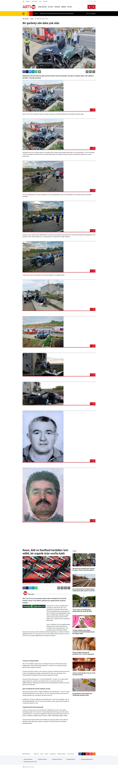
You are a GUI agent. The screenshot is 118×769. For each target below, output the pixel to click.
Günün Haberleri (34, 1)
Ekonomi (57, 7)
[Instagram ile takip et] (90, 754)
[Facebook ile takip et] (80, 754)
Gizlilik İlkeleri (53, 754)
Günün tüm (90, 13)
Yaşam (31, 18)
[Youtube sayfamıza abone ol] (87, 754)
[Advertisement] (59, 537)
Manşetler (28, 1)
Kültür (69, 7)
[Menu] (89, 7)
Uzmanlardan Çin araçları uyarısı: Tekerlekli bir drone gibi (53, 13)
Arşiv (40, 1)
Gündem (63, 7)
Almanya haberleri (28, 759)
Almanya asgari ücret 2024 (30, 761)
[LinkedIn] (33, 71)
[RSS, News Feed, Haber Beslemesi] (93, 754)
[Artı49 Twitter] (91, 1)
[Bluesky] (30, 71)
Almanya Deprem (71, 759)
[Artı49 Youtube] (94, 1)
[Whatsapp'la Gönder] (36, 71)
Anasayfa (26, 18)
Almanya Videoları (42, 759)
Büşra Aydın (31, 594)
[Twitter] (27, 71)
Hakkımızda (36, 754)
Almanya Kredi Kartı (57, 759)
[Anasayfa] (23, 1)
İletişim (46, 754)
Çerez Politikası (70, 754)
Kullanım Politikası (61, 754)
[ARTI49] (29, 6)
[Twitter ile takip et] (83, 754)
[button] (87, 71)
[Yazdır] (39, 71)
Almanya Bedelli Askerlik (87, 759)
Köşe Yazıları (42, 7)
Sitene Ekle (45, 1)
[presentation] (27, 13)
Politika (50, 7)
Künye (41, 754)
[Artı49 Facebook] (88, 1)
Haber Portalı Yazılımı (29, 766)
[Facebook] (24, 71)
